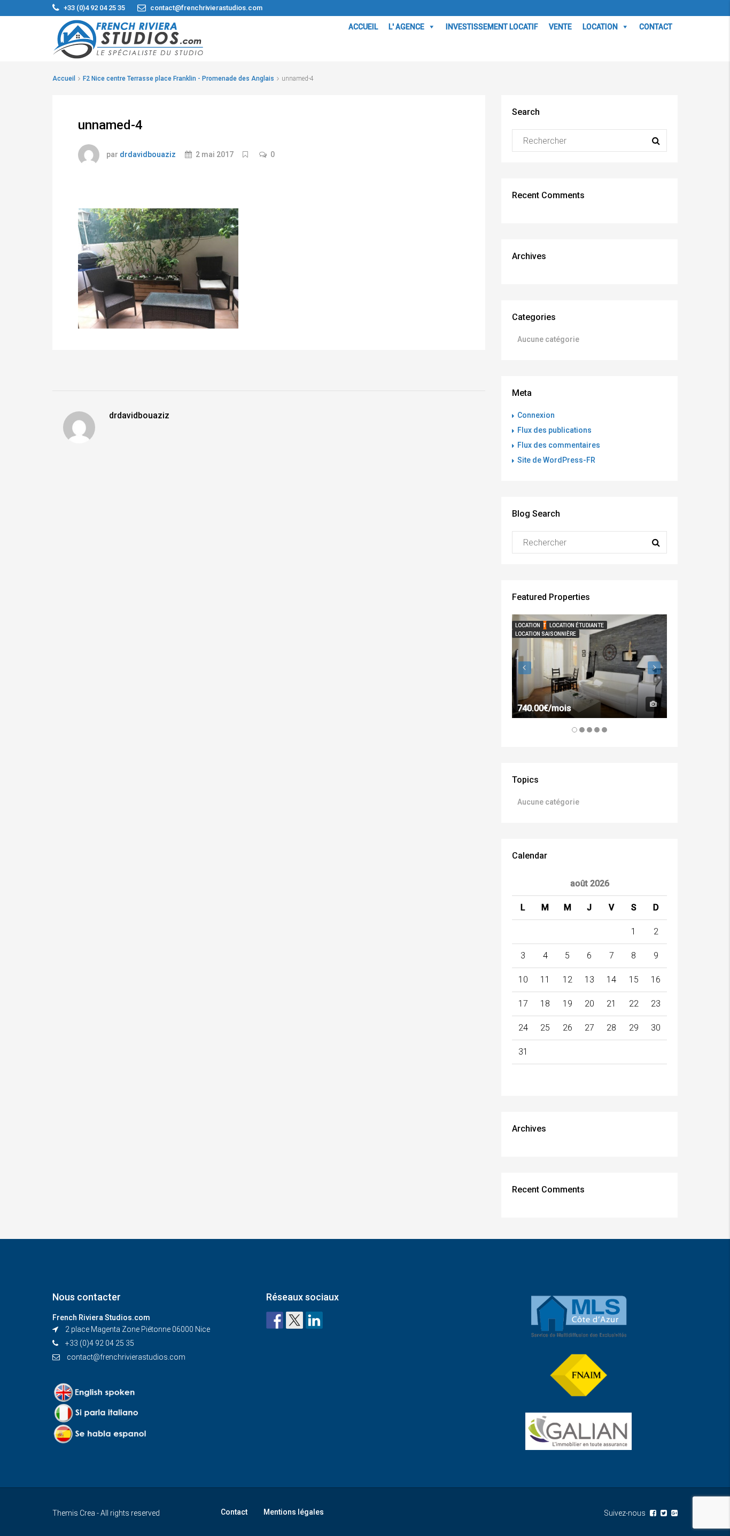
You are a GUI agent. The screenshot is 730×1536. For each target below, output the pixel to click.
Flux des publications (554, 430)
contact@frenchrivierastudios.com (126, 1357)
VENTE (560, 26)
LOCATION (600, 26)
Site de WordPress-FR (556, 460)
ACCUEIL (363, 26)
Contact (234, 1512)
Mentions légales (293, 1512)
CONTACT (655, 26)
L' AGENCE (406, 26)
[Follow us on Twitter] (294, 1320)
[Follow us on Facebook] (274, 1320)
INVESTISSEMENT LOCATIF (492, 26)
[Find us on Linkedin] (314, 1320)
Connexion (536, 415)
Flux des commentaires (558, 445)
